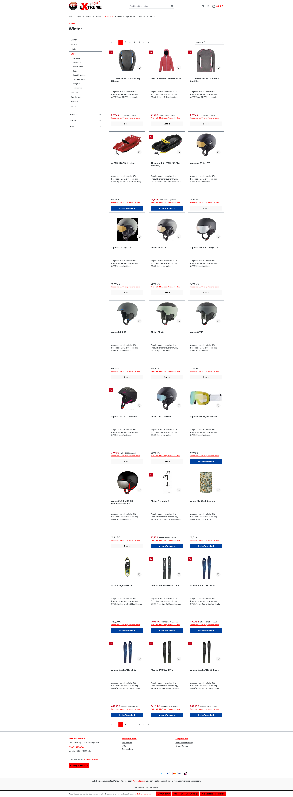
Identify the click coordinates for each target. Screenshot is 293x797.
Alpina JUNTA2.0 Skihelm (124, 416)
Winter (74, 54)
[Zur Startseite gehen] (86, 6)
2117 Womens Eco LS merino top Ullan (204, 79)
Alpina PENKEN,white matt (203, 416)
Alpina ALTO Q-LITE (200, 163)
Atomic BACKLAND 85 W (202, 585)
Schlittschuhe (78, 67)
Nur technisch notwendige (186, 794)
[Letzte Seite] (148, 42)
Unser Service (181, 746)
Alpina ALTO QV (159, 247)
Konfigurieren (163, 794)
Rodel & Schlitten (79, 75)
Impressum (127, 743)
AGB (124, 746)
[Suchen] (171, 6)
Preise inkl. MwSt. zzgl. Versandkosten (125, 118)
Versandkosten (139, 781)
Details (127, 124)
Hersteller (74, 114)
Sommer (74, 92)
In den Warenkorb (127, 208)
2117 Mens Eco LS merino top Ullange (125, 79)
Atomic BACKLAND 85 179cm (165, 585)
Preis (72, 126)
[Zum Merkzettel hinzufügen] (139, 67)
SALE (73, 106)
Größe (73, 120)
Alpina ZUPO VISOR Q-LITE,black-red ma (122, 502)
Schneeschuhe (79, 79)
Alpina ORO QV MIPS (161, 416)
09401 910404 (76, 747)
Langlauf (76, 84)
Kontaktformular (91, 759)
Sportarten (75, 97)
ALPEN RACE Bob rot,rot (123, 163)
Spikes (75, 71)
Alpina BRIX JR (118, 332)
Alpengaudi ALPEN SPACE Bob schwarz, (166, 164)
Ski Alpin (76, 58)
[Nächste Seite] (143, 42)
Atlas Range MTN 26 (121, 585)
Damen (74, 40)
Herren (74, 44)
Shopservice (181, 738)
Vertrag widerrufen (79, 766)
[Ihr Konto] (208, 6)
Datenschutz (127, 749)
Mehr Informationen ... (143, 794)
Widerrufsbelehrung (184, 743)
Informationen (129, 738)
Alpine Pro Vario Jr (160, 501)
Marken (74, 102)
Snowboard (77, 62)
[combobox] (149, 6)
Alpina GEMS (157, 332)
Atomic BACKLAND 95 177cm (204, 670)
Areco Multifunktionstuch (203, 501)
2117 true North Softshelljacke (166, 78)
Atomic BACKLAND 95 (162, 670)
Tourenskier (77, 88)
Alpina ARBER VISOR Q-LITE (204, 247)
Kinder (74, 49)
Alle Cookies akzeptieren (213, 794)
